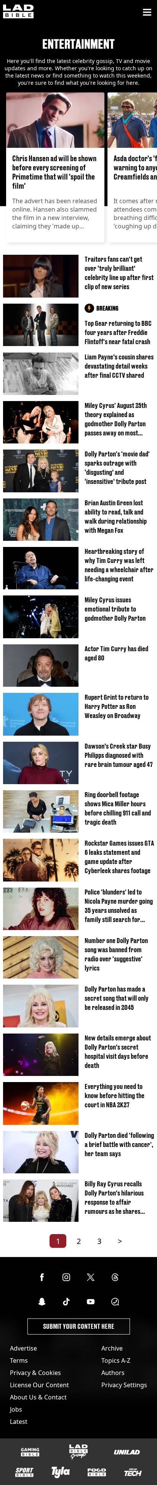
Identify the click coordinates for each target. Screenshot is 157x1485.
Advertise (23, 1348)
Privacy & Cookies (35, 1373)
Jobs (16, 1409)
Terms (19, 1360)
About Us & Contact (38, 1397)
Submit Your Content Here (78, 1326)
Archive (112, 1348)
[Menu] (147, 12)
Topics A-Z (115, 1360)
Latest (18, 1421)
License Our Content (39, 1385)
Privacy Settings (124, 1385)
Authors (113, 1373)
